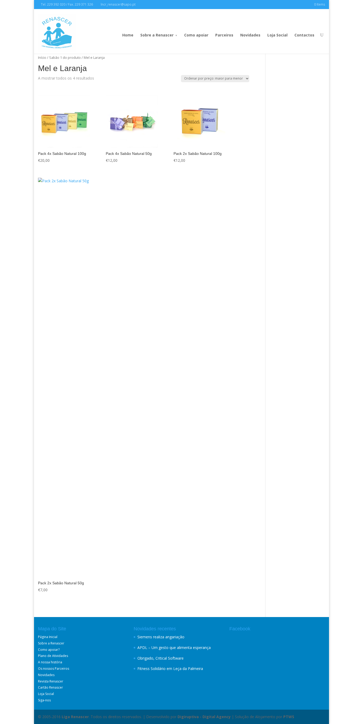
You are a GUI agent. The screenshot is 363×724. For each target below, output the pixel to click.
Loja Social (277, 35)
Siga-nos (44, 700)
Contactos (304, 35)
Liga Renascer (75, 716)
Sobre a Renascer (157, 35)
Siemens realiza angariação (160, 636)
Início (42, 57)
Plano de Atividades (53, 655)
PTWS (288, 716)
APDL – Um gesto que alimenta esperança (174, 647)
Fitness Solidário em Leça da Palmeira (170, 668)
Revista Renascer (50, 681)
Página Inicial (47, 637)
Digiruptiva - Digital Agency (204, 716)
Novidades (250, 35)
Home (127, 35)
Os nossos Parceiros (53, 668)
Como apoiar (196, 35)
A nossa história (50, 662)
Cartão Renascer (50, 687)
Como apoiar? (49, 649)
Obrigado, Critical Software (160, 658)
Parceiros (224, 35)
